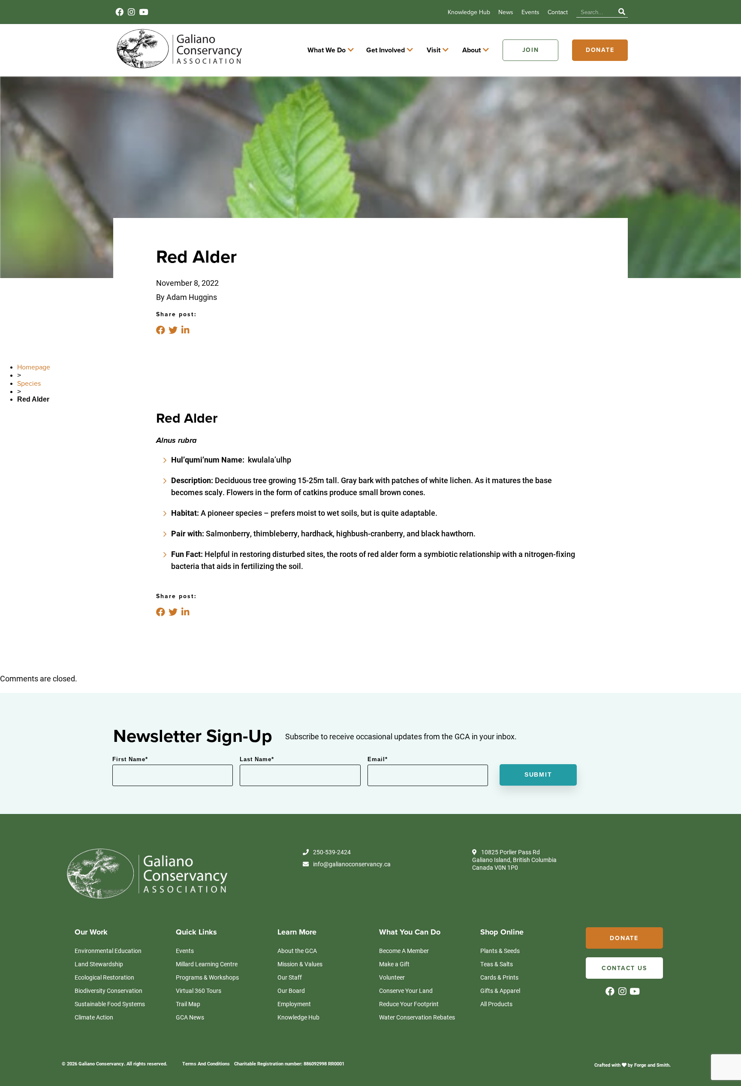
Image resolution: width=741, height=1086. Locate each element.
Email (377, 759)
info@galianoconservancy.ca (352, 864)
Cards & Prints (499, 977)
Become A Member (404, 951)
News (505, 12)
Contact (558, 12)
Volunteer (392, 977)
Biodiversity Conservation (108, 990)
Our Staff (289, 977)
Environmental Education (108, 951)
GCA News (190, 1017)
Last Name (257, 759)
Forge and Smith (651, 1065)
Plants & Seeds (500, 951)
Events (530, 12)
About (471, 50)
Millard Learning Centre (207, 964)
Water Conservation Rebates (417, 1017)
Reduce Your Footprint (409, 1004)
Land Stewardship (99, 964)
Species (29, 383)
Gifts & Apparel (500, 990)
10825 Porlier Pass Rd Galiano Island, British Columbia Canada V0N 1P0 (514, 859)
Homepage (33, 367)
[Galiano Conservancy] (177, 68)
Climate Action (94, 1017)
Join (530, 50)
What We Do (326, 50)
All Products (496, 1004)
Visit (433, 50)
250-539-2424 (332, 852)
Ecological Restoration (104, 977)
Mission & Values (299, 964)
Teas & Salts (496, 964)
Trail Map (188, 1004)
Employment (294, 1004)
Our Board (291, 990)
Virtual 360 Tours (198, 990)
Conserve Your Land (406, 990)
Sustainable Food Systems (110, 1004)
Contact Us (624, 968)
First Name (130, 759)
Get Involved (385, 50)
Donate (600, 50)
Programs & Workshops (207, 977)
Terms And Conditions (206, 1063)
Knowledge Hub (469, 12)
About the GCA (297, 951)
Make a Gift (394, 964)
